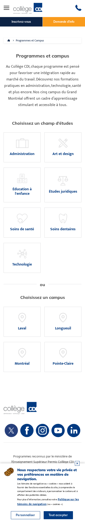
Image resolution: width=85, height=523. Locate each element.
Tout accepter (58, 515)
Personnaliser (25, 515)
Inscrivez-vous (21, 21)
